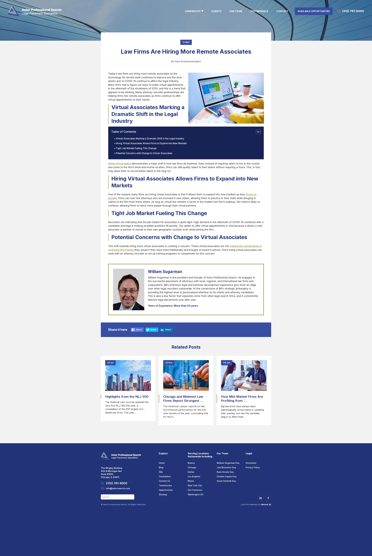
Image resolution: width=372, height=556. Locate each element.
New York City (195, 485)
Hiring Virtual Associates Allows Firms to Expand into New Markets (151, 143)
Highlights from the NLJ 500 (126, 396)
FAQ (161, 472)
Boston (191, 463)
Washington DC (195, 494)
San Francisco (195, 490)
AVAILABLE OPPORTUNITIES (314, 11)
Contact (282, 11)
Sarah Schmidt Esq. (226, 481)
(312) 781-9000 (353, 11)
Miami (191, 481)
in (260, 498)
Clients (216, 11)
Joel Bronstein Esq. (226, 467)
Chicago (192, 467)
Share (139, 329)
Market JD (266, 504)
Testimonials (259, 11)
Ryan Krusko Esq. (225, 472)
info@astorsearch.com (118, 488)
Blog (161, 467)
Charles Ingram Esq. (227, 476)
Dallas (191, 472)
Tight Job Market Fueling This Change (136, 148)
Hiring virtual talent (119, 163)
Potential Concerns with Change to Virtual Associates (144, 153)
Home (162, 463)
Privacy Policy (253, 467)
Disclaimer (251, 463)
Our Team (235, 11)
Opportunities (166, 490)
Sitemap (163, 494)
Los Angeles (194, 476)
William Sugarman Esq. (228, 463)
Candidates (193, 11)
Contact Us (164, 481)
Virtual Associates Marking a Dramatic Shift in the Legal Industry (150, 138)
